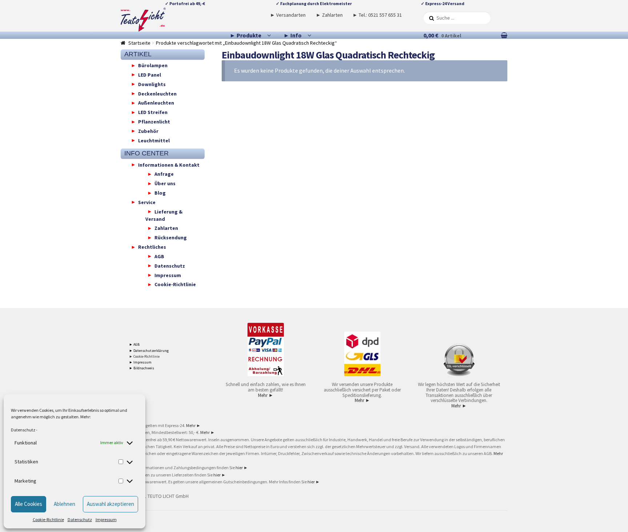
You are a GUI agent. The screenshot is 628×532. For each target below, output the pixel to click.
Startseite (139, 43)
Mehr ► (265, 395)
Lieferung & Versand (163, 215)
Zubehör (148, 130)
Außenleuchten (156, 103)
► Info (292, 35)
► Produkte (245, 35)
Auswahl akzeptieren (110, 503)
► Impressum (140, 362)
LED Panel (149, 74)
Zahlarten (166, 228)
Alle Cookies (28, 503)
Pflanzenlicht (154, 121)
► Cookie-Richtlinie (144, 356)
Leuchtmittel (154, 140)
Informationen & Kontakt (169, 164)
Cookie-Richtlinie (48, 519)
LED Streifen (153, 112)
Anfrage (164, 174)
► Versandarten (288, 15)
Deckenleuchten (157, 93)
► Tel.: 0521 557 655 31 (377, 15)
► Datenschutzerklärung (149, 350)
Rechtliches (152, 247)
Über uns (165, 183)
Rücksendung (170, 237)
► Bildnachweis (141, 368)
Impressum (106, 519)
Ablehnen (64, 503)
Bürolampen (153, 65)
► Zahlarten (329, 15)
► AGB (134, 344)
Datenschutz (23, 429)
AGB (159, 256)
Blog (160, 193)
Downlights (152, 84)
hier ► (242, 467)
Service (147, 202)
